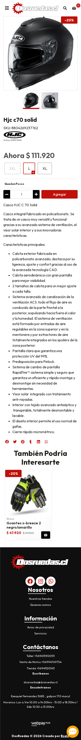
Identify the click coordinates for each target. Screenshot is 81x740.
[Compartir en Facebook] (7, 441)
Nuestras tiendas (40, 598)
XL (45, 168)
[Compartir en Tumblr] (30, 441)
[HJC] (14, 134)
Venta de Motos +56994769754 (40, 662)
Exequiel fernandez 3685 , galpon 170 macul (40, 696)
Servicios (40, 633)
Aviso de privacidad (40, 627)
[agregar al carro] (45, 535)
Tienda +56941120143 (41, 668)
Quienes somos (40, 604)
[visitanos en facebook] (30, 581)
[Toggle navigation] (7, 8)
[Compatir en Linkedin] (38, 441)
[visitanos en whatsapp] (51, 581)
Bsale (65, 736)
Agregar (59, 194)
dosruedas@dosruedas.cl (41, 682)
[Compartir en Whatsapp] (46, 441)
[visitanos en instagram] (40, 581)
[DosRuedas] (36, 8)
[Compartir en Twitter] (14, 441)
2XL (12, 168)
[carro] (74, 8)
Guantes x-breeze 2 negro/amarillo (24, 525)
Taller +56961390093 (40, 656)
